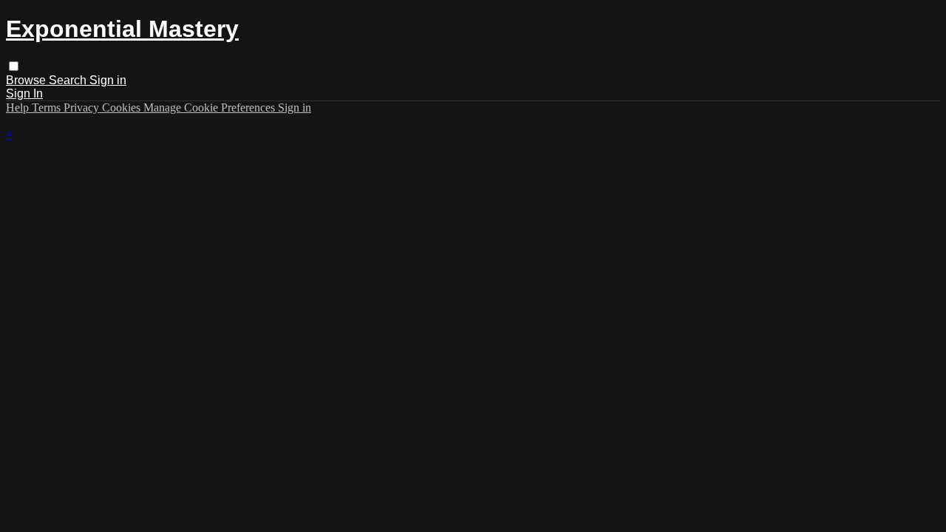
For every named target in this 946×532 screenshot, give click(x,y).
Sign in (107, 80)
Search (69, 80)
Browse (27, 80)
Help (19, 107)
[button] (13, 66)
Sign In (24, 93)
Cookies (122, 107)
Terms (48, 107)
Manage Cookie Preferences (210, 107)
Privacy (83, 107)
